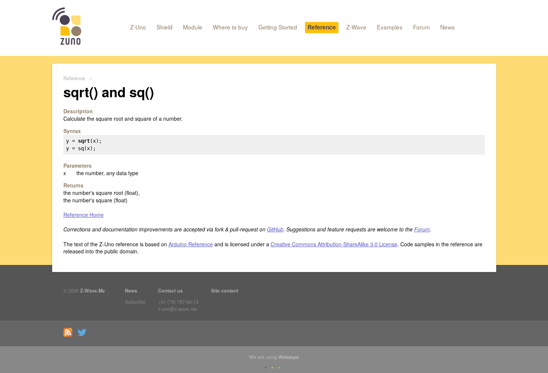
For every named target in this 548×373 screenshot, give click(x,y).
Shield (165, 27)
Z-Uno (138, 27)
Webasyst (288, 357)
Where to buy (230, 27)
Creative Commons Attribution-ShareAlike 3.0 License (334, 244)
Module (192, 27)
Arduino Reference (191, 244)
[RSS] (69, 335)
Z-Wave (356, 27)
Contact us (170, 290)
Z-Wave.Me (92, 290)
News (447, 27)
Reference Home (83, 214)
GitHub (275, 229)
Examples (390, 27)
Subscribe (135, 301)
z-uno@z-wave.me (177, 309)
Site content (224, 290)
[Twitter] (84, 335)
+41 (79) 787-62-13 (178, 301)
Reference (322, 27)
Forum (421, 27)
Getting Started (277, 27)
